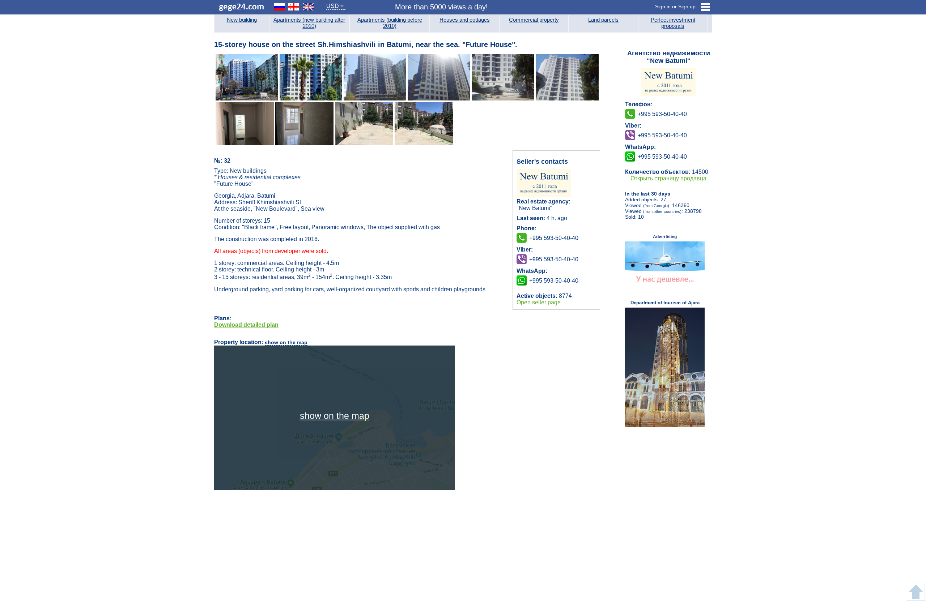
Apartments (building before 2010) (389, 23)
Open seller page (539, 302)
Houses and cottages (464, 20)
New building (242, 20)
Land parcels (603, 20)
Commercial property (534, 20)
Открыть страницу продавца (668, 178)
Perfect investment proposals (673, 23)
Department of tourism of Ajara (665, 302)
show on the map (286, 342)
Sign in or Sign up (675, 6)
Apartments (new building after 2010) (309, 23)
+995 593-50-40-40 (553, 259)
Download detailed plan (246, 325)
